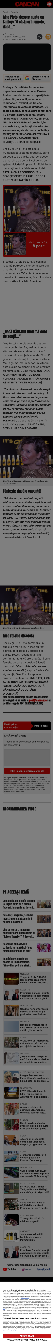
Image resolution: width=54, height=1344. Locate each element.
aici (4, 1309)
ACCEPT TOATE (27, 1336)
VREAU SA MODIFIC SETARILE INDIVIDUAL (27, 1340)
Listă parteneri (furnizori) (9, 1331)
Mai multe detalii (25, 1298)
